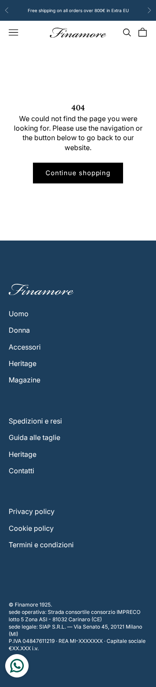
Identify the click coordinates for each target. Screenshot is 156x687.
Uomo (19, 313)
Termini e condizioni (41, 544)
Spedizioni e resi (35, 421)
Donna (19, 330)
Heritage (22, 363)
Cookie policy (31, 528)
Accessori (25, 347)
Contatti (21, 470)
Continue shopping (78, 173)
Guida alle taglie (34, 437)
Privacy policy (32, 511)
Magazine (24, 380)
